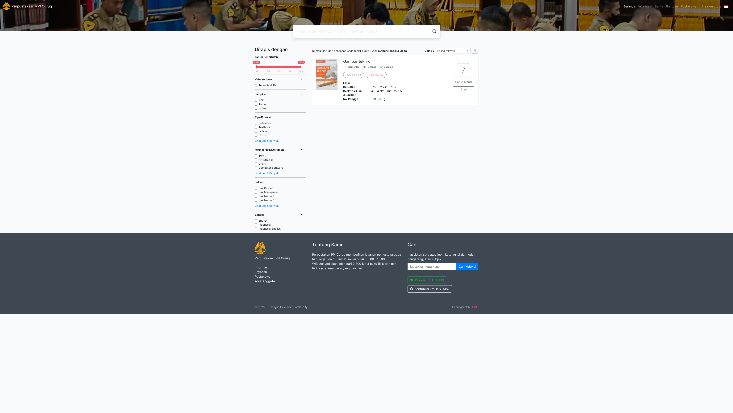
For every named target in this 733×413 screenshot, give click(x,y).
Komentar (353, 66)
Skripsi (263, 135)
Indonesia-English (270, 228)
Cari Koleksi (467, 266)
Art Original (266, 159)
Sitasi (463, 89)
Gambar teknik (356, 61)
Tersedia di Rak (268, 85)
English (263, 220)
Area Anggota (711, 6)
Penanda (371, 66)
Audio (262, 104)
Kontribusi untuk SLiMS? (432, 289)
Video (262, 108)
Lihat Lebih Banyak (267, 140)
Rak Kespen (266, 188)
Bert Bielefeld (353, 74)
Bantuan (672, 6)
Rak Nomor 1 (267, 196)
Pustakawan (689, 6)
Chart (262, 163)
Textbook (264, 127)
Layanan (261, 272)
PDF (261, 100)
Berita (659, 6)
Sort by (429, 50)
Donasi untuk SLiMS (429, 280)
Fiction (263, 131)
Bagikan (388, 66)
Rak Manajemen (269, 192)
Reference (265, 123)
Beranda (629, 6)
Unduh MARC (463, 82)
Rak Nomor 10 (267, 200)
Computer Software (271, 167)
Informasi (645, 6)
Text (261, 155)
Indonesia (265, 224)
